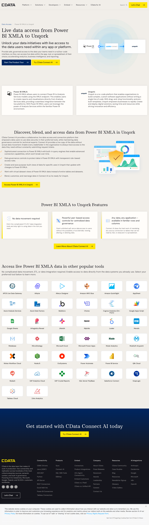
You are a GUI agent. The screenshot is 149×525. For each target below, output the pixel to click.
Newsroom (97, 473)
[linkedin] (3, 486)
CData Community (119, 466)
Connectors (78, 466)
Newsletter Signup (119, 480)
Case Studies (117, 469)
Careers (96, 488)
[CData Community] (16, 486)
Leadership (97, 480)
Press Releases (98, 469)
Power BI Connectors (45, 491)
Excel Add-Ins (42, 488)
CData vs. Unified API (82, 486)
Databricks (135, 469)
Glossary (115, 484)
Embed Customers (81, 479)
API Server (41, 480)
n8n (132, 480)
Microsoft (134, 477)
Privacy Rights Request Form (97, 513)
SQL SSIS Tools (61, 473)
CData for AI (96, 5)
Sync (57, 466)
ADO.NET (40, 473)
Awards (96, 477)
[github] (11, 486)
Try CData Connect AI (43, 62)
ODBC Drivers (42, 466)
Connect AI (60, 469)
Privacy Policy (10, 513)
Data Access (6, 24)
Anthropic (134, 466)
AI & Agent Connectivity (79, 474)
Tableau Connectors (44, 495)
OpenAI (133, 484)
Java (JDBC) (41, 469)
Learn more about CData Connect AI (72, 246)
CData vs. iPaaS (80, 483)
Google (133, 473)
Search (122, 5)
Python (39, 477)
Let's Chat (135, 5)
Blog (113, 473)
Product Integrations (82, 469)
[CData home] (10, 5)
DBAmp (59, 477)
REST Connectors (43, 484)
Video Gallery (117, 488)
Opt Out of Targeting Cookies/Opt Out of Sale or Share (125, 518)
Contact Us (97, 491)
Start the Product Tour (14, 62)
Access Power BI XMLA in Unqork (18, 184)
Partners (96, 484)
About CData (98, 466)
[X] (7, 486)
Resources (116, 477)
